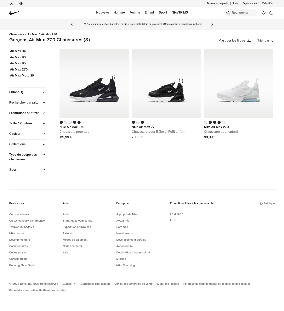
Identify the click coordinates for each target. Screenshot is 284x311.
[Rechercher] (227, 12)
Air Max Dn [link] (18, 51)
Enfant (149, 12)
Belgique (269, 203)
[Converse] (21, 3)
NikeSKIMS (180, 12)
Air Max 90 (18, 57)
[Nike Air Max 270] (94, 83)
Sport (163, 12)
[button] (27, 92)
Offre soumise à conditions (177, 24)
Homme (119, 12)
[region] (25, 113)
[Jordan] (11, 3)
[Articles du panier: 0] (271, 12)
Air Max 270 (49, 34)
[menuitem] (239, 3)
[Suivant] (212, 24)
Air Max (32, 34)
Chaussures (16, 34)
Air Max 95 (18, 63)
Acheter (197, 24)
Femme (134, 12)
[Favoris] (263, 12)
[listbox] (265, 40)
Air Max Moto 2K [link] (22, 75)
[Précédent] (72, 24)
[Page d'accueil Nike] (15, 13)
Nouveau (102, 12)
